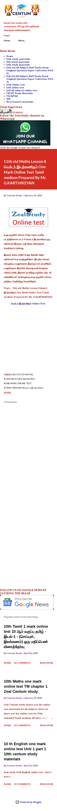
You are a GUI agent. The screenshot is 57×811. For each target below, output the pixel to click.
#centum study (13, 378)
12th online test (15, 87)
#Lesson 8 (29, 378)
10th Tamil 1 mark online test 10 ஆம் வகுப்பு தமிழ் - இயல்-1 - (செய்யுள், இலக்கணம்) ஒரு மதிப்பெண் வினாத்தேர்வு (26, 636)
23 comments (22, 725)
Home (7, 40)
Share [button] (7, 392)
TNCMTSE (12, 96)
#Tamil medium (12, 387)
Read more (46, 662)
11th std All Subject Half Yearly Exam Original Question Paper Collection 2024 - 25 (30, 79)
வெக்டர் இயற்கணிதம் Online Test (28, 303)
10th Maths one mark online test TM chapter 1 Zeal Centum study (26, 686)
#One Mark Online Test (18, 383)
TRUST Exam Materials (19, 93)
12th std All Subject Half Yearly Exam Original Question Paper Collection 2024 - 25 (30, 70)
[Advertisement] (28, 336)
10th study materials (18, 59)
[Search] (44, 6)
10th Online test (15, 84)
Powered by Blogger (30, 802)
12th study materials (18, 64)
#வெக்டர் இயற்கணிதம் (33, 387)
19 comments (22, 784)
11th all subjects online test (21, 90)
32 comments (22, 662)
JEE (8, 98)
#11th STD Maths (23, 374)
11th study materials (17, 61)
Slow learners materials (19, 101)
